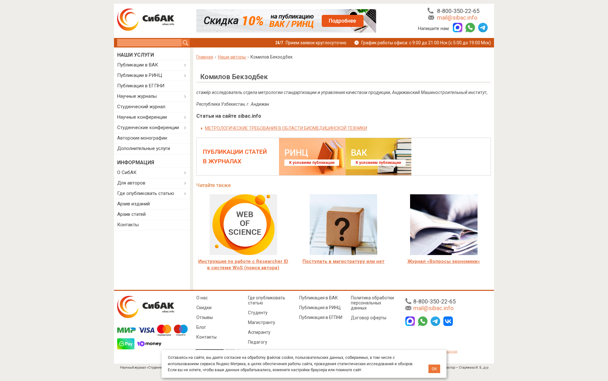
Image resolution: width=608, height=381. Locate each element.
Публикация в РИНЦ (320, 307)
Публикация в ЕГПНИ (140, 86)
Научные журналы (137, 96)
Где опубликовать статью (145, 193)
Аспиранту (259, 332)
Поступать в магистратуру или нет (343, 261)
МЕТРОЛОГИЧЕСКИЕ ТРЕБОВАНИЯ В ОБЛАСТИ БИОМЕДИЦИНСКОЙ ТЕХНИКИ (286, 128)
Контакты (128, 225)
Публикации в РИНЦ (139, 75)
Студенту (258, 312)
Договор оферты (368, 317)
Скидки (204, 307)
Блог (201, 327)
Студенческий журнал (141, 106)
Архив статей (131, 214)
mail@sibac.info (457, 17)
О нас (202, 297)
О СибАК (126, 172)
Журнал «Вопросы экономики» (444, 261)
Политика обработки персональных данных (372, 302)
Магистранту (261, 322)
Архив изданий (133, 204)
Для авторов (131, 183)
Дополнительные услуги (143, 148)
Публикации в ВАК (137, 65)
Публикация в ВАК (318, 297)
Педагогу (257, 342)
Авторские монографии (142, 138)
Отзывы (204, 317)
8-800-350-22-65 (458, 11)
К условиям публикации (311, 162)
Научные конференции (142, 117)
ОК (434, 368)
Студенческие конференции (148, 127)
